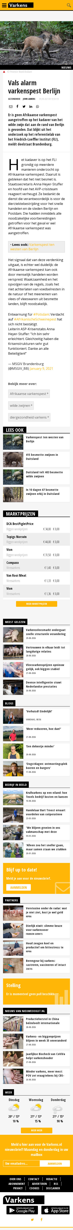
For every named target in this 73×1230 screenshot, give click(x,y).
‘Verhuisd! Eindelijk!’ (39, 711)
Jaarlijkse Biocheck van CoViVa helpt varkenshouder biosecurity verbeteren (45, 1056)
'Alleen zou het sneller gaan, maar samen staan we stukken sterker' (46, 847)
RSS (56, 1184)
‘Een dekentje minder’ (40, 746)
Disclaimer (53, 1188)
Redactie (51, 1179)
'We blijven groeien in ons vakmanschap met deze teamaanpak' (43, 829)
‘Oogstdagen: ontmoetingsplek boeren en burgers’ (46, 766)
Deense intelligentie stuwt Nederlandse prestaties (43, 684)
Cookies (34, 1188)
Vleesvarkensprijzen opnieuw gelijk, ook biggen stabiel (45, 667)
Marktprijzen (20, 513)
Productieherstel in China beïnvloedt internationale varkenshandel (43, 1021)
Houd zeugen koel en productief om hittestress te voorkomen (44, 945)
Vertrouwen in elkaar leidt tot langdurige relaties (45, 649)
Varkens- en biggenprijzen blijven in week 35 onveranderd (46, 1038)
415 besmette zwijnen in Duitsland (42, 457)
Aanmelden (18, 887)
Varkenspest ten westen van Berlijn (32, 246)
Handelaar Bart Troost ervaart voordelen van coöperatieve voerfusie (45, 812)
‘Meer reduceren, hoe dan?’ (43, 729)
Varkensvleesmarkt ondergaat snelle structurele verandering (46, 632)
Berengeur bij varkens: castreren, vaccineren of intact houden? (46, 963)
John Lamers (29, 98)
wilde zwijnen (20, 405)
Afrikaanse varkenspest (28, 393)
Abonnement (17, 1184)
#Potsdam (41, 314)
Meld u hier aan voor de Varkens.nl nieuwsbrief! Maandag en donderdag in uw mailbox (36, 1149)
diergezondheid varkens (28, 417)
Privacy (18, 1188)
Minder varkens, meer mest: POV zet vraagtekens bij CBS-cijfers (45, 1073)
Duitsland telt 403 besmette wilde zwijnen (44, 474)
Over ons (15, 1179)
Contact (33, 1179)
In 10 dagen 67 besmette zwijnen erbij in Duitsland (42, 492)
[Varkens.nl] (36, 1200)
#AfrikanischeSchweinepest (35, 319)
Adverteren (39, 1184)
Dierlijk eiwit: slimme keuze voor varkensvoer (44, 928)
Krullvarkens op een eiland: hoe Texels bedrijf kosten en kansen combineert (47, 794)
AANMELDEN (55, 1163)
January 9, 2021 (41, 368)
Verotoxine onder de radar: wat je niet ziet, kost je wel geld (46, 910)
